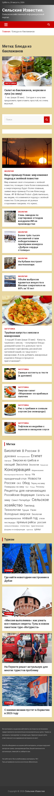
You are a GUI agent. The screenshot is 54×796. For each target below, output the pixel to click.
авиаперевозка (12, 518)
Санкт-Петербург (21, 500)
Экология (9, 171)
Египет (36, 456)
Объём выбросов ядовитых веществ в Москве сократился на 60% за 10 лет (31, 284)
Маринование (37, 470)
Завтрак (7, 461)
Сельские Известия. (23, 10)
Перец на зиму (38, 483)
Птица (32, 487)
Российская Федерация (19, 495)
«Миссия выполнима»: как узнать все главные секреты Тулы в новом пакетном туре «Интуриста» (26, 624)
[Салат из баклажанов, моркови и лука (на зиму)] (27, 71)
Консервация (17, 469)
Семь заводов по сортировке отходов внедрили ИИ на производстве (30, 219)
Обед (26, 483)
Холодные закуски (17, 514)
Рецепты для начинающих (25, 491)
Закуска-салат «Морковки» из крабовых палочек (33, 393)
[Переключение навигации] (6, 24)
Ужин (33, 510)
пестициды (9, 522)
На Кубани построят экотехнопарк (30, 263)
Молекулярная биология (14, 475)
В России (29, 451)
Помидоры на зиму (14, 486)
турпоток (29, 530)
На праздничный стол (19, 476)
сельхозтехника (11, 526)
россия (41, 522)
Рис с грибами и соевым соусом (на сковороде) (32, 410)
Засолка (22, 464)
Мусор (28, 474)
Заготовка (10, 83)
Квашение (44, 465)
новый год (30, 518)
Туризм (9, 539)
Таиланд (29, 505)
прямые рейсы (26, 522)
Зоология (34, 464)
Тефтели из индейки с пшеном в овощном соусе (33, 428)
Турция (25, 510)
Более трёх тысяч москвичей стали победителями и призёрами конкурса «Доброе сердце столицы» (30, 242)
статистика (25, 526)
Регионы (40, 487)
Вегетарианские (23, 457)
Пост (27, 487)
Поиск (47, 119)
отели (42, 518)
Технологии (12, 510)
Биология (12, 450)
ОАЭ (19, 483)
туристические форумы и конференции (23, 528)
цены (37, 529)
